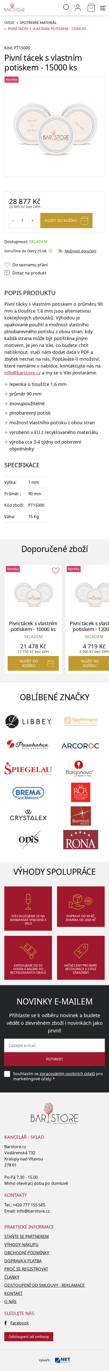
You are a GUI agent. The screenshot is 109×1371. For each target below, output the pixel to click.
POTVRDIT (54, 1059)
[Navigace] (103, 8)
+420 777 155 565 (29, 1205)
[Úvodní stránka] (14, 7)
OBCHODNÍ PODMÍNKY (26, 1253)
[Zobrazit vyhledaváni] (67, 7)
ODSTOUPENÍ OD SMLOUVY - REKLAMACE (44, 1285)
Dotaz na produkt (29, 273)
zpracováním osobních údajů (67, 1073)
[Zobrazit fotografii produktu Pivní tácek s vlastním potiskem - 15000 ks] (54, 126)
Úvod (9, 23)
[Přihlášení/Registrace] (78, 7)
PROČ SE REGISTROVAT (26, 1269)
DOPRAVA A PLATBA (23, 1261)
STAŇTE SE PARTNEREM (26, 1236)
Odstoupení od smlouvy (29, 1336)
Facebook (19, 1323)
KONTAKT (13, 1293)
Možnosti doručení (80, 251)
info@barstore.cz (22, 373)
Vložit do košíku (60, 220)
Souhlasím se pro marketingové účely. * (58, 1076)
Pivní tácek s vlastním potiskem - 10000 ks (33, 626)
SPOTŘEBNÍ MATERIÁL (38, 23)
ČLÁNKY (11, 1277)
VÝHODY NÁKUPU (21, 1244)
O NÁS (10, 1301)
